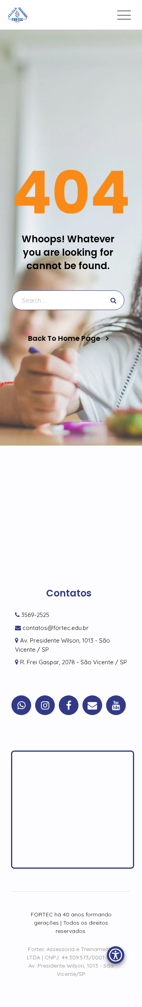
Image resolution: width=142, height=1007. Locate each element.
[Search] (112, 300)
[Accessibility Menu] (115, 955)
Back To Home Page (64, 338)
